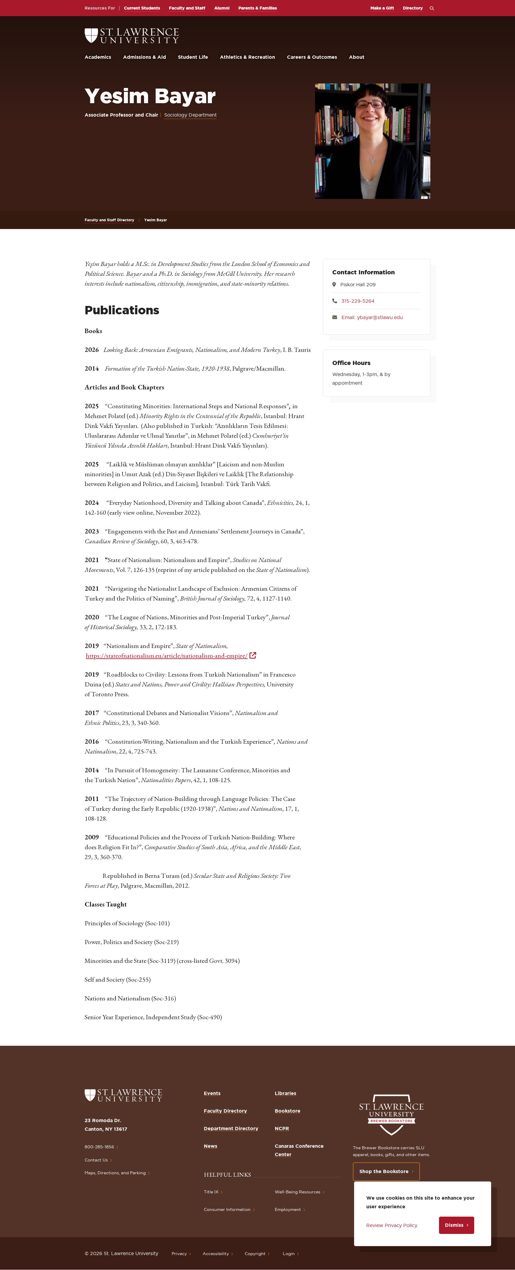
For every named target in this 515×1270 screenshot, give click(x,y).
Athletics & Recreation (247, 57)
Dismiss (454, 1225)
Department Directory (231, 1128)
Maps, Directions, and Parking (115, 1172)
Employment (288, 1209)
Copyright (255, 1253)
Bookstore (287, 1110)
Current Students (142, 8)
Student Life (193, 57)
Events (212, 1093)
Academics (98, 57)
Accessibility (216, 1253)
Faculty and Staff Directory (109, 220)
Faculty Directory (225, 1110)
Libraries (285, 1093)
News (210, 1146)
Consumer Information (227, 1209)
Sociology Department (190, 114)
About (356, 57)
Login (289, 1253)
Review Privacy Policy (391, 1225)
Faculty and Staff (187, 8)
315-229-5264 (358, 301)
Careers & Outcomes (312, 57)
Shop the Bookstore (384, 1171)
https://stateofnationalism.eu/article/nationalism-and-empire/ (167, 655)
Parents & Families (257, 8)
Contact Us (96, 1160)
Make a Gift (382, 8)
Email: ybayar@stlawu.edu (372, 317)
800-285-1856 (99, 1146)
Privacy (179, 1253)
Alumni (221, 8)
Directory (413, 8)
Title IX (211, 1191)
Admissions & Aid (144, 57)
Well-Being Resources (297, 1191)
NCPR (282, 1128)
